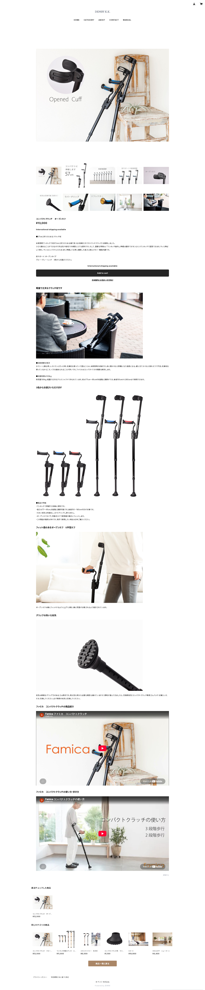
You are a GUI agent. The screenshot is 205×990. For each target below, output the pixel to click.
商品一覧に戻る (102, 963)
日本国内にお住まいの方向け (102, 280)
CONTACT (114, 20)
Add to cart (102, 273)
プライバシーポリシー (40, 977)
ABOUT (101, 20)
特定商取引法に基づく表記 (60, 977)
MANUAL (127, 20)
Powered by (100, 986)
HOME (76, 20)
